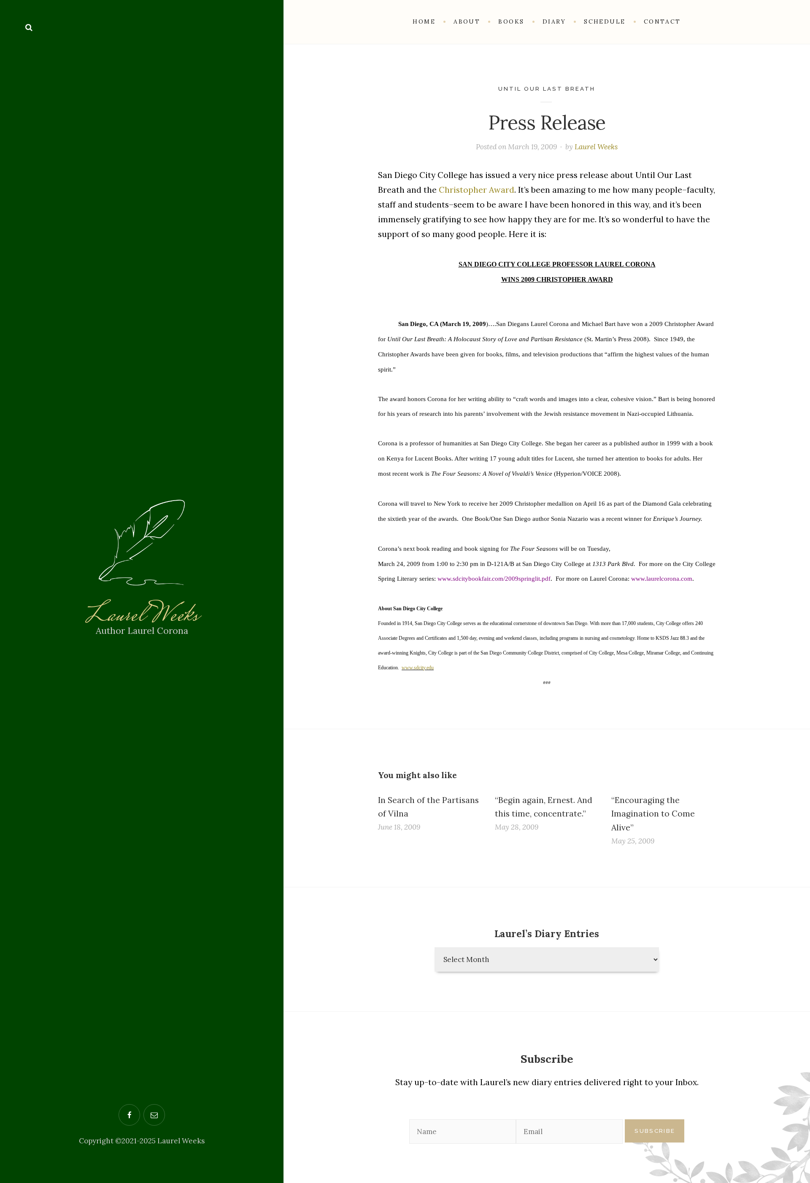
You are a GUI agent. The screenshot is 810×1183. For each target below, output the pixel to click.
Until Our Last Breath (547, 88)
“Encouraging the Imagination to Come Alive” (653, 814)
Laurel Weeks (141, 616)
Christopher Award (476, 189)
